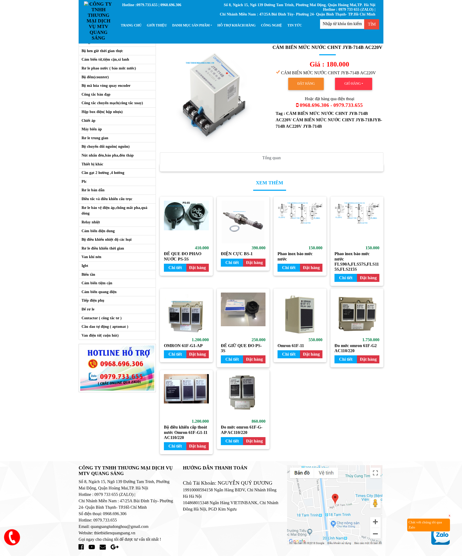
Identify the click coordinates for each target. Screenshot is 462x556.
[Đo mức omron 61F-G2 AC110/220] (356, 314)
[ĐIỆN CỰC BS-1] (243, 222)
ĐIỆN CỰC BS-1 (237, 253)
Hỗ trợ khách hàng (236, 25)
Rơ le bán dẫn (93, 190)
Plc (84, 181)
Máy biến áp (92, 129)
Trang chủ (131, 25)
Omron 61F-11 (291, 345)
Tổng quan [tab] (271, 157)
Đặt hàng (306, 83)
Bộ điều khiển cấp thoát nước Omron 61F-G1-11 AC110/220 (185, 432)
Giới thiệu (157, 25)
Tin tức (294, 25)
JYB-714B (312, 126)
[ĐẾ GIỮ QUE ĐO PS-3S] (243, 314)
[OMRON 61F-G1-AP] (186, 314)
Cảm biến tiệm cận (97, 283)
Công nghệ (271, 25)
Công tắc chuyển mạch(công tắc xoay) (112, 103)
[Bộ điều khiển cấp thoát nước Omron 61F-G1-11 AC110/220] (186, 395)
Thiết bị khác (92, 164)
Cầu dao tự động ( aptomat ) (105, 326)
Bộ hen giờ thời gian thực (102, 51)
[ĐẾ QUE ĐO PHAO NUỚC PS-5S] (186, 222)
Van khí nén (91, 257)
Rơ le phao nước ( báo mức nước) (109, 68)
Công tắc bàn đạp (96, 94)
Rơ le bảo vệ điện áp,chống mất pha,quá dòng (114, 210)
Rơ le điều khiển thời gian (103, 248)
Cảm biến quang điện (99, 292)
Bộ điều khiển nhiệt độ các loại (107, 239)
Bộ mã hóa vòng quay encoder (106, 85)
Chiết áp (88, 120)
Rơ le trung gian (95, 138)
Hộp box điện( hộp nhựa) (102, 112)
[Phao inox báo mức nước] (300, 222)
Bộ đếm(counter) (95, 77)
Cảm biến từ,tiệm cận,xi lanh (105, 59)
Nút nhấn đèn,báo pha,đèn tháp (108, 155)
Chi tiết (175, 267)
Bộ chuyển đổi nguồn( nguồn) (106, 146)
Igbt (85, 265)
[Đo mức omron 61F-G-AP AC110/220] (243, 395)
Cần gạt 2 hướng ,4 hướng (103, 172)
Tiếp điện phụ (93, 300)
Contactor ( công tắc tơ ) (102, 318)
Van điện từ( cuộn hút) (100, 335)
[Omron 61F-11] (300, 314)
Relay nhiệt (91, 222)
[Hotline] (117, 368)
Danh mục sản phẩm (191, 25)
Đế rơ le (88, 309)
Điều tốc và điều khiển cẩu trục (107, 199)
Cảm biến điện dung (98, 231)
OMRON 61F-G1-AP (183, 345)
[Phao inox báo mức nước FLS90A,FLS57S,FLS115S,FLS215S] (356, 222)
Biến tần (88, 274)
